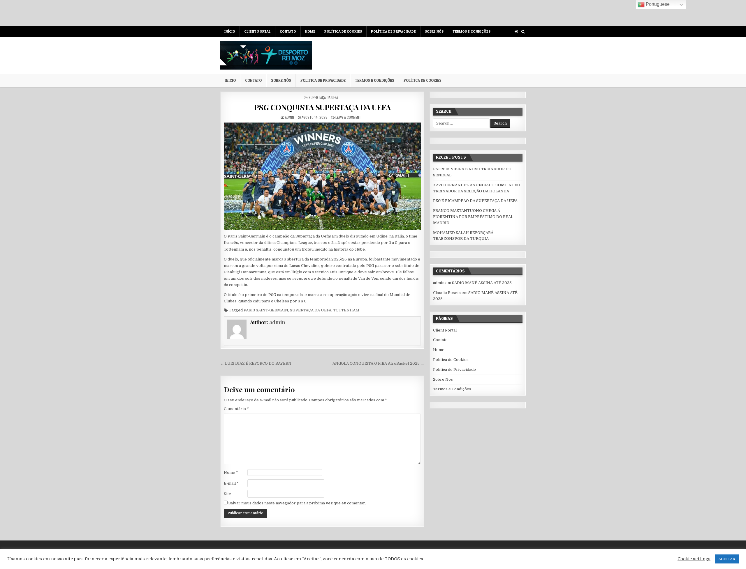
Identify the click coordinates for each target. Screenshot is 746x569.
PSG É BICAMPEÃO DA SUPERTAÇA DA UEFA (475, 200)
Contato (288, 31)
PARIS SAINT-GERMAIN (266, 310)
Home (310, 31)
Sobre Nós (434, 31)
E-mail (231, 483)
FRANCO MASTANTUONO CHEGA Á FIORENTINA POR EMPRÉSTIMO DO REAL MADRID (473, 216)
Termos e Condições (471, 31)
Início (229, 31)
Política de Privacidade (393, 31)
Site (227, 494)
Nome (231, 472)
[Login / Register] (516, 31)
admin (289, 117)
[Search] (523, 31)
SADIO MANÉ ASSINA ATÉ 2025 (482, 283)
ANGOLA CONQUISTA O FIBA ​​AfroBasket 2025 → (378, 363)
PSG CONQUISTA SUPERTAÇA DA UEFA (322, 107)
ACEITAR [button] (726, 559)
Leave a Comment (348, 117)
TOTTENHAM (346, 310)
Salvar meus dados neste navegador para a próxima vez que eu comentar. (297, 503)
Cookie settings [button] (694, 558)
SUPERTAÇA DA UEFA (323, 97)
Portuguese (657, 4)
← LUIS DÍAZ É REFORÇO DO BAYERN (255, 363)
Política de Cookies (343, 31)
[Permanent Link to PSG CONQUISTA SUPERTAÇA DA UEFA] (322, 176)
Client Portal (257, 31)
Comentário (236, 409)
